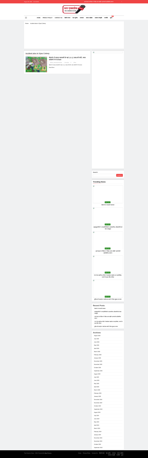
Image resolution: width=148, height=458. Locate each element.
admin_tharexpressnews (56, 62)
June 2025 (96, 380)
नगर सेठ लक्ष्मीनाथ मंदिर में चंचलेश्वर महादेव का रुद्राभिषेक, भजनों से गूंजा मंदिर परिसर (95, 1)
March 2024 (97, 428)
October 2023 (97, 444)
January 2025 (97, 396)
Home (38, 17)
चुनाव (111, 17)
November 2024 (98, 402)
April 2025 (96, 386)
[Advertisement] (74, 36)
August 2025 (97, 374)
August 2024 (97, 412)
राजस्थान (82, 17)
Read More (51, 67)
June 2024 (96, 418)
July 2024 (96, 415)
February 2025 (97, 393)
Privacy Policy (47, 17)
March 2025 (97, 390)
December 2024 (98, 399)
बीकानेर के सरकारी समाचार (108, 205)
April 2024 (96, 425)
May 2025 (96, 383)
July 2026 (96, 338)
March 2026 (97, 351)
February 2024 (97, 431)
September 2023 (98, 447)
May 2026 (96, 345)
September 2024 (98, 409)
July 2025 (96, 377)
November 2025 (98, 364)
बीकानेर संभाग (67, 17)
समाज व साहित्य (89, 17)
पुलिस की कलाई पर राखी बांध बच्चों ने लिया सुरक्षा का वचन (107, 299)
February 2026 (97, 354)
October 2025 (97, 367)
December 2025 (98, 361)
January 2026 (97, 358)
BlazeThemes (48, 453)
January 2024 (97, 434)
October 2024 (97, 406)
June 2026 (96, 342)
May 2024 (96, 422)
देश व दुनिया (75, 17)
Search (95, 172)
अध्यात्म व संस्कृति (98, 17)
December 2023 (98, 438)
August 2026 (97, 335)
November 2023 (98, 441)
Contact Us (58, 17)
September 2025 (98, 370)
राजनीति (106, 17)
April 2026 (96, 348)
